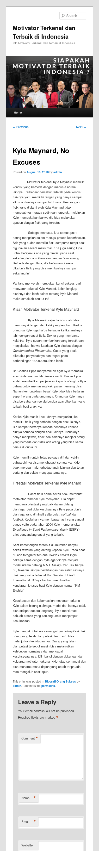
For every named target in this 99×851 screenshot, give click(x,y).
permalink (48, 685)
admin (57, 172)
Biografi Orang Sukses (60, 681)
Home (18, 112)
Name (28, 798)
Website (27, 845)
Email (28, 822)
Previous (21, 127)
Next (81, 127)
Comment (29, 738)
